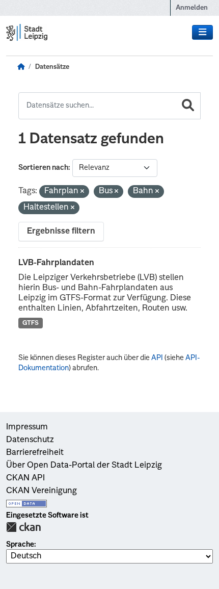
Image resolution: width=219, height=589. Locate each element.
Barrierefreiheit (35, 453)
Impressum (27, 427)
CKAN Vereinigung (41, 491)
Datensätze (52, 67)
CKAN (23, 527)
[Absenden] (188, 105)
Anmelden (192, 8)
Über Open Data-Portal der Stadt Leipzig (84, 466)
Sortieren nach (43, 167)
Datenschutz (30, 440)
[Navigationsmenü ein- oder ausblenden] (202, 32)
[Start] (20, 67)
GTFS (30, 323)
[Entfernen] (82, 192)
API (157, 358)
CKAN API (25, 478)
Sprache (20, 544)
